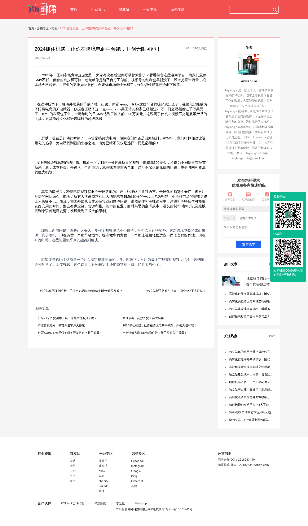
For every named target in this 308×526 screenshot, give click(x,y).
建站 (72, 460)
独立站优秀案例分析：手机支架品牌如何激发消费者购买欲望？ (81, 290)
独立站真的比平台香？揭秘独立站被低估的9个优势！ (259, 284)
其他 (54, 28)
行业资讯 (98, 9)
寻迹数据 (100, 503)
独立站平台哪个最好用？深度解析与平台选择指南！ (262, 389)
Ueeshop (141, 503)
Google (136, 471)
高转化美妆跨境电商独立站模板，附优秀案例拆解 (261, 301)
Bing (134, 476)
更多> (271, 335)
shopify (103, 481)
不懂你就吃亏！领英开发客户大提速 (61, 325)
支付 (72, 476)
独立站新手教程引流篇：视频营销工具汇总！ (176, 290)
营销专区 (177, 9)
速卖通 (103, 466)
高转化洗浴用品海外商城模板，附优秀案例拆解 (260, 397)
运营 (72, 466)
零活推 (120, 503)
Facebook (137, 460)
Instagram (138, 466)
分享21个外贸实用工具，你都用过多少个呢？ (67, 318)
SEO (73, 471)
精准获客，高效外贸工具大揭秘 (143, 318)
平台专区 (150, 9)
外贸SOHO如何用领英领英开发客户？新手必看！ (70, 332)
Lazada (104, 486)
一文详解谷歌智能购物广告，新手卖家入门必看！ (155, 332)
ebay (102, 471)
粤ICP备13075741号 (179, 509)
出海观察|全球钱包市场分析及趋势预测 (254, 412)
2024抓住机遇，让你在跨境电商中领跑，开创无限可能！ (160, 325)
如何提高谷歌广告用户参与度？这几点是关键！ (260, 316)
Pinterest (137, 481)
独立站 (124, 9)
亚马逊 (103, 460)
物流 (72, 481)
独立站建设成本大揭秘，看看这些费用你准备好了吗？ (264, 308)
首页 (73, 9)
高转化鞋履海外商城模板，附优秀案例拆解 (257, 293)
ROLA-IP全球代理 (72, 503)
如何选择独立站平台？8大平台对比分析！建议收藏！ (263, 404)
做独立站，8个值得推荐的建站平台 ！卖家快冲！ (261, 419)
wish (102, 476)
